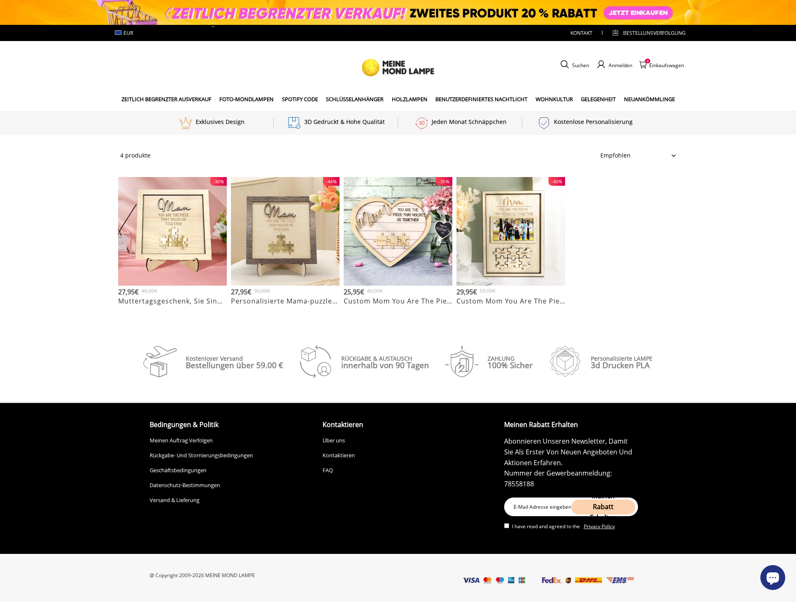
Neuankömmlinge (649, 99)
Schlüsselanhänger (354, 99)
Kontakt (581, 32)
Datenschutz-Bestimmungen (185, 485)
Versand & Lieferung (174, 500)
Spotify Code (300, 99)
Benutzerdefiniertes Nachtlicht (481, 99)
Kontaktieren (339, 455)
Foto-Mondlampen (246, 99)
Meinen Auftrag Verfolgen (181, 440)
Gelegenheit (598, 99)
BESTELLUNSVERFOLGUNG (647, 32)
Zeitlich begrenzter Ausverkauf (166, 99)
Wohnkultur (554, 99)
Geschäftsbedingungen (178, 470)
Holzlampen (409, 99)
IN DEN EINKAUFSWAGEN (172, 311)
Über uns (334, 440)
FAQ (328, 470)
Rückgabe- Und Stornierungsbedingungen (201, 455)
